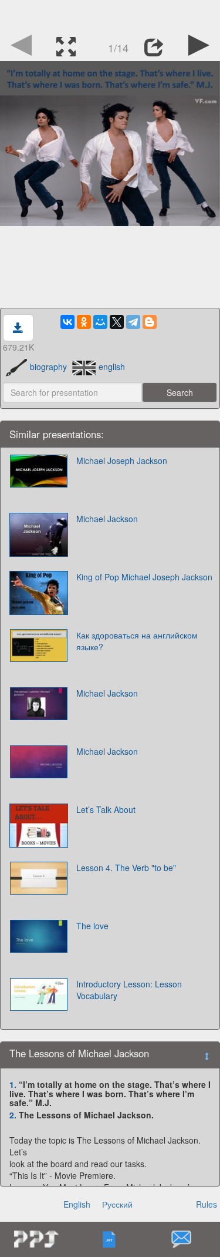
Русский (117, 1204)
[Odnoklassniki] (84, 322)
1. (12, 1084)
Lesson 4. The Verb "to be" (126, 867)
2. (12, 1115)
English (76, 1204)
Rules (206, 1204)
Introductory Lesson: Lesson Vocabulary (129, 989)
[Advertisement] (110, 14)
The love (92, 926)
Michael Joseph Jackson (121, 460)
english (112, 366)
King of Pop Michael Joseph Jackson (144, 577)
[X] (117, 322)
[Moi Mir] (100, 322)
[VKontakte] (67, 322)
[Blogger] (150, 322)
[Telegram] (133, 322)
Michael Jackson (107, 519)
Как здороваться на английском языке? (137, 641)
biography (48, 366)
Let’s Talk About (106, 809)
